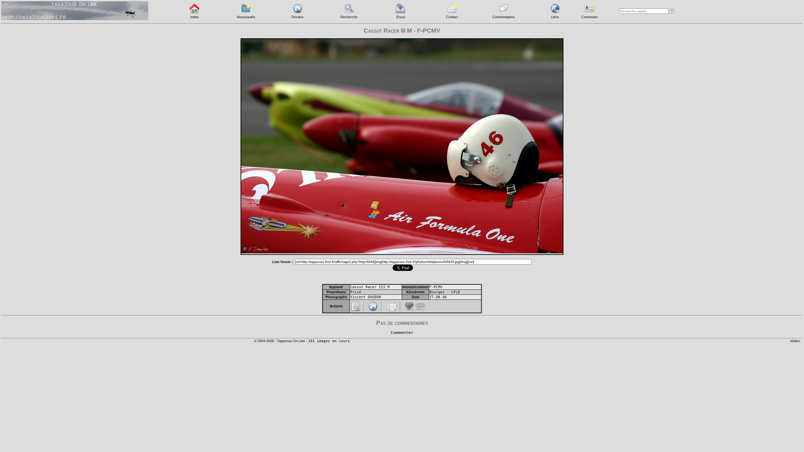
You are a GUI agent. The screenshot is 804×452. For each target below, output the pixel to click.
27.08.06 (438, 297)
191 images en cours (329, 341)
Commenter (402, 332)
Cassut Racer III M (370, 287)
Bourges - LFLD (444, 292)
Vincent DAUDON (365, 297)
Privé (355, 292)
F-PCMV (436, 287)
